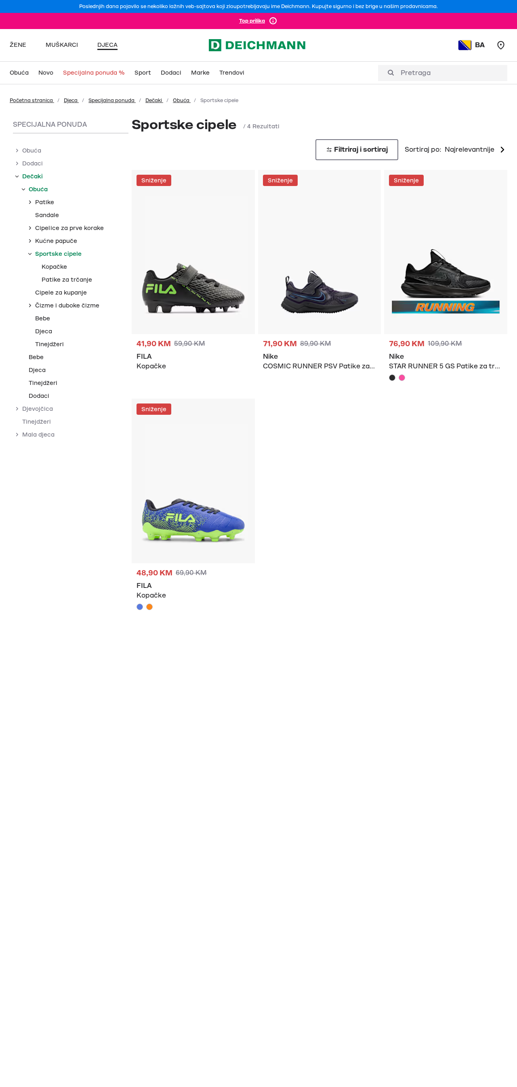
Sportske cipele (58, 254)
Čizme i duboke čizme (67, 305)
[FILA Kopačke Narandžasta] (149, 607)
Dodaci (32, 163)
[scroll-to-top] (497, 1067)
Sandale (47, 215)
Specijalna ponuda (112, 100)
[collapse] (17, 176)
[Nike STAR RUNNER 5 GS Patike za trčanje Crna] (392, 377)
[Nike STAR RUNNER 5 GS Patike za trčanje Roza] (402, 377)
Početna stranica (32, 100)
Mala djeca (38, 434)
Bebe (42, 318)
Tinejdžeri (49, 344)
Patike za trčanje (67, 279)
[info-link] (273, 21)
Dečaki (154, 100)
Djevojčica (37, 409)
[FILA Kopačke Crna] (193, 274)
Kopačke (54, 266)
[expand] (17, 150)
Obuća (182, 100)
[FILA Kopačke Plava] (193, 507)
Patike (44, 202)
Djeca (71, 100)
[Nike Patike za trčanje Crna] (319, 274)
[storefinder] (500, 45)
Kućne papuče (56, 241)
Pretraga (416, 73)
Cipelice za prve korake (69, 228)
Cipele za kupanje (61, 292)
